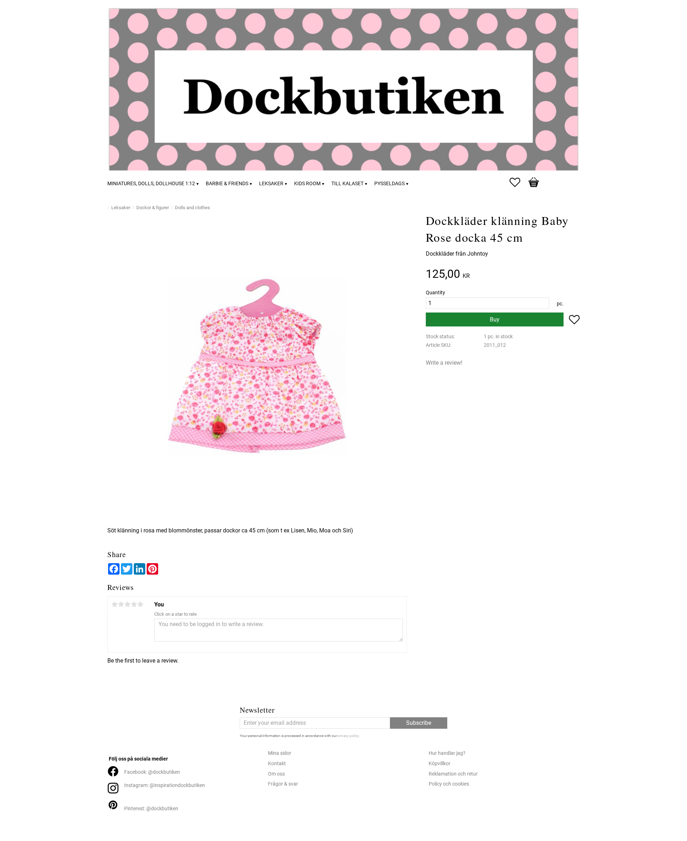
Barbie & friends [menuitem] (227, 184)
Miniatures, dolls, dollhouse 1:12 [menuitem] (151, 184)
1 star (114, 604)
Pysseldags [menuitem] (389, 184)
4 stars (134, 604)
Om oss (276, 774)
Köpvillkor (439, 764)
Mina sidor (279, 753)
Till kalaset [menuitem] (347, 184)
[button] (518, 182)
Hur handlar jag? (447, 753)
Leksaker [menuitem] (271, 184)
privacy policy (348, 736)
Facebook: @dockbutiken (152, 772)
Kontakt (277, 764)
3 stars (127, 604)
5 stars (140, 604)
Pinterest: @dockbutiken (151, 809)
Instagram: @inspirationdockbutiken (164, 785)
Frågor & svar (283, 784)
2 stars (121, 604)
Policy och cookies (449, 784)
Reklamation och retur (453, 774)
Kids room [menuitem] (307, 184)
